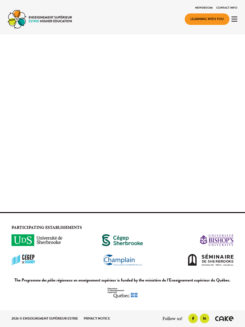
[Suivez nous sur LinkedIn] (204, 318)
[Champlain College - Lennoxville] (122, 260)
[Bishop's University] (199, 240)
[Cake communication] (224, 318)
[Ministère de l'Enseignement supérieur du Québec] (122, 293)
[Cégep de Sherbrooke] (122, 240)
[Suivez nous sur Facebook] (193, 318)
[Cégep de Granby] (45, 260)
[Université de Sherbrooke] (45, 240)
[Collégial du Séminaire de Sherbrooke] (199, 260)
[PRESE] (40, 18)
